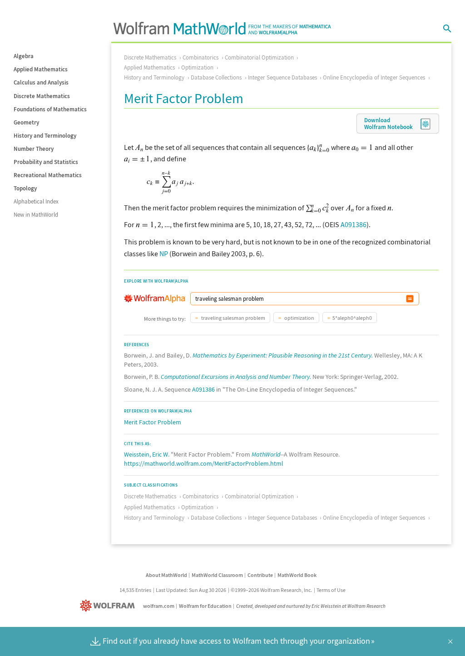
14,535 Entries (135, 589)
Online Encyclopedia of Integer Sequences (374, 77)
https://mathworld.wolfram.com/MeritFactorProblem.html (203, 463)
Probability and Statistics (46, 162)
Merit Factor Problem (152, 422)
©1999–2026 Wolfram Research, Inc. (271, 589)
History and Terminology (45, 135)
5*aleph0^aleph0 (352, 317)
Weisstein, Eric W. (146, 454)
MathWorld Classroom (217, 575)
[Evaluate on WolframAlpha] (410, 298)
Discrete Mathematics (42, 96)
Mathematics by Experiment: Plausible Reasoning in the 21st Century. (283, 355)
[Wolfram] (109, 605)
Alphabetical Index (36, 201)
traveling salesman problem (232, 317)
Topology (25, 188)
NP (163, 253)
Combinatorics (200, 57)
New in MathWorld (36, 215)
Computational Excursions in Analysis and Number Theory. (236, 377)
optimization (298, 317)
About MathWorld (166, 575)
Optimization (197, 67)
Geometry (26, 122)
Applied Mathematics (41, 69)
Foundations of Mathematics (50, 109)
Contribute (260, 575)
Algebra (24, 56)
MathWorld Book (297, 575)
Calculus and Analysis (41, 82)
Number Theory (34, 149)
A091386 (353, 224)
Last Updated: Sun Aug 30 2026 (191, 589)
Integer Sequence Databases (282, 77)
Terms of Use (331, 589)
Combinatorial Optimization (259, 57)
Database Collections (216, 77)
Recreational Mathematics (48, 175)
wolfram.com (158, 605)
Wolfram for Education (205, 605)
